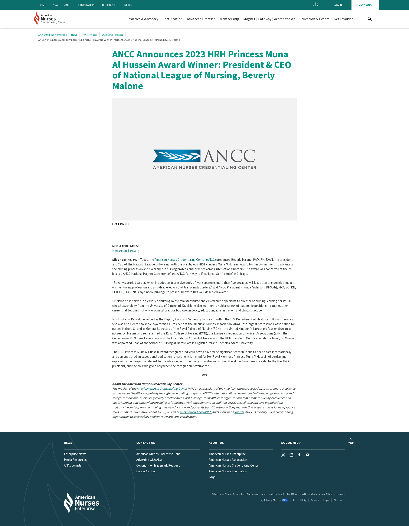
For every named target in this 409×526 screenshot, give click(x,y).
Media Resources (75, 460)
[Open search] (369, 18)
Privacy (315, 500)
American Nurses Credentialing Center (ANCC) (185, 260)
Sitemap (338, 500)
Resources (110, 5)
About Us (216, 443)
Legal (326, 500)
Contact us (145, 443)
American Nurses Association (228, 460)
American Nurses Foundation (228, 471)
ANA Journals (72, 465)
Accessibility (299, 500)
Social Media (291, 443)
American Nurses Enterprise (227, 454)
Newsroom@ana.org (125, 251)
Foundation (86, 5)
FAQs (212, 477)
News (128, 5)
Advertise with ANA (149, 460)
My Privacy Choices (271, 500)
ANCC (67, 5)
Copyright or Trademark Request (158, 465)
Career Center (145, 471)
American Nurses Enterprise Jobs (158, 454)
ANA (55, 5)
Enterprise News (75, 454)
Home (42, 5)
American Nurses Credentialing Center (234, 465)
